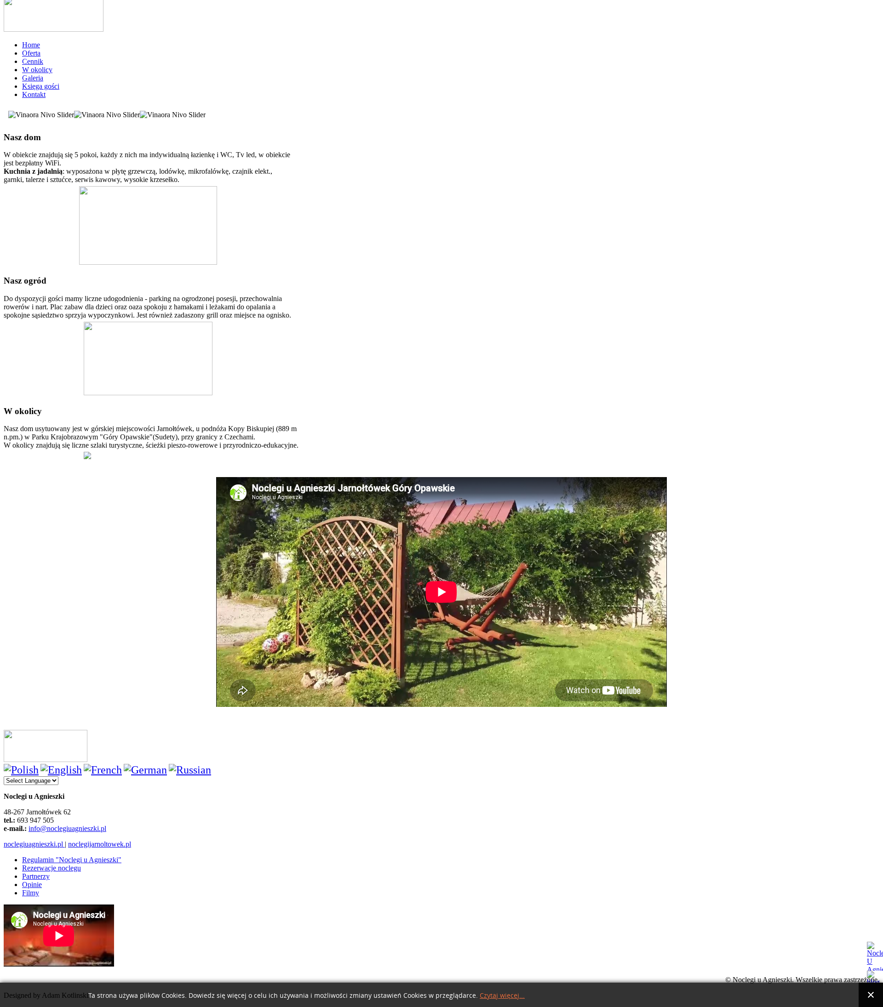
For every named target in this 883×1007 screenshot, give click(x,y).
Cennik (32, 61)
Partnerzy (36, 876)
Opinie (32, 884)
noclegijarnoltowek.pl (99, 844)
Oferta (31, 53)
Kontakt (34, 94)
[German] (145, 769)
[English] (61, 769)
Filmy (30, 893)
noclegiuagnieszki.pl (34, 844)
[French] (103, 769)
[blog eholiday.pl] (875, 977)
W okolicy (37, 70)
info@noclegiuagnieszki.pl (67, 828)
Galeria (32, 78)
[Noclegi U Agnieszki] (875, 956)
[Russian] (190, 769)
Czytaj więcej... (502, 996)
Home (31, 45)
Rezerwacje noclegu (51, 868)
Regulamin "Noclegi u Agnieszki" (71, 860)
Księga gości (40, 86)
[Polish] (21, 769)
